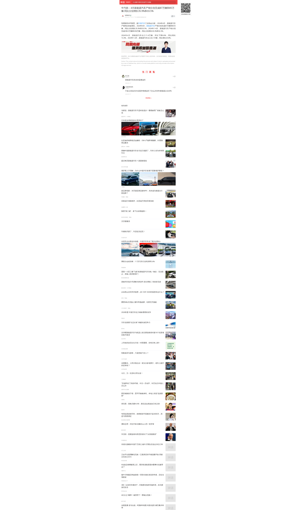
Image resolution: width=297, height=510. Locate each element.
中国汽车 (141, 23)
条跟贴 (148, 98)
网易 (122, 2)
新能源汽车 (150, 26)
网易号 (128, 2)
